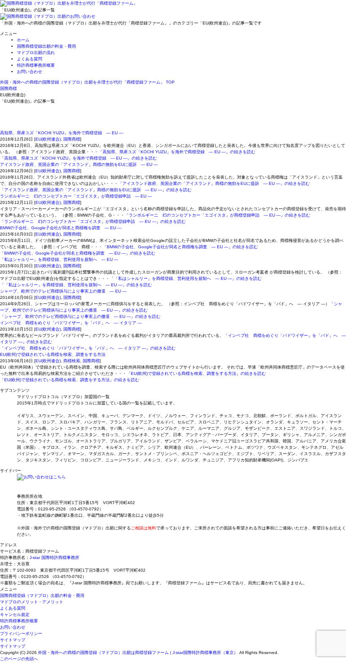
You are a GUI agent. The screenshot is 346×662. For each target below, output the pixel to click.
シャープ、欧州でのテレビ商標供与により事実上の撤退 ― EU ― (63, 291)
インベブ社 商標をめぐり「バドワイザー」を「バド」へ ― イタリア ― (71, 322)
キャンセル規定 (15, 614)
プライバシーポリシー (21, 633)
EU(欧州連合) (48, 139)
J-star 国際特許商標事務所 (54, 557)
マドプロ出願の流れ (36, 52)
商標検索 (71, 360)
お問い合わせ (29, 71)
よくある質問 (29, 59)
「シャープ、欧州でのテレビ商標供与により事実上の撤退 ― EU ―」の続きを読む (80, 316)
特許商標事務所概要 (36, 65)
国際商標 (71, 139)
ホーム (23, 40)
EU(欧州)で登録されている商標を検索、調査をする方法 (52, 354)
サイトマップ (12, 640)
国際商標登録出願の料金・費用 (46, 46)
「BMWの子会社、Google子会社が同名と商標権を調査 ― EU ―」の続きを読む (180, 246)
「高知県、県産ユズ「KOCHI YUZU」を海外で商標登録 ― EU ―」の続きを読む (176, 151)
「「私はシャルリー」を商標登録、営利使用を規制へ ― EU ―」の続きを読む (186, 278)
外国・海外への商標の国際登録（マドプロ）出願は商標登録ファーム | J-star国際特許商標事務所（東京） (138, 652)
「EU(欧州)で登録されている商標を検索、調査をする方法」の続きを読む (196, 373)
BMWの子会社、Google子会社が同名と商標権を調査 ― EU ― (61, 227)
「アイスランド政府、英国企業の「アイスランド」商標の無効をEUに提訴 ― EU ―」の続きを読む (214, 183)
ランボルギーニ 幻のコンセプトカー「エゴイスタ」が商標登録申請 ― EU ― (76, 196)
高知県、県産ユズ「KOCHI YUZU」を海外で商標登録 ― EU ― (61, 132)
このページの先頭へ (19, 659)
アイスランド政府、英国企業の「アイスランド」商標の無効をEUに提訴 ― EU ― (79, 164)
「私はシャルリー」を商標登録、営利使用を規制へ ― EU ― (59, 259)
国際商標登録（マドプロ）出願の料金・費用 (42, 595)
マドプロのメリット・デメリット (31, 602)
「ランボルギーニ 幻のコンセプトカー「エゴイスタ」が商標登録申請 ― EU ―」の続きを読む (217, 215)
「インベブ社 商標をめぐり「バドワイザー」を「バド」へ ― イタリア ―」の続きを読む (88, 348)
